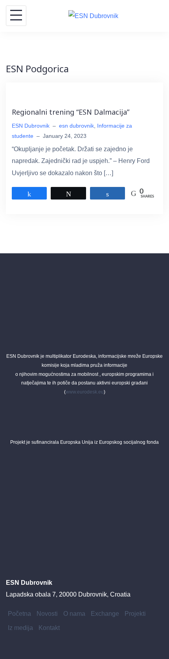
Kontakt (49, 627)
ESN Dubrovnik (31, 126)
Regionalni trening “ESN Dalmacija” (70, 112)
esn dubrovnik (76, 126)
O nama (74, 613)
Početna (19, 613)
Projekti (135, 613)
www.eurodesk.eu (85, 392)
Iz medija (20, 627)
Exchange (105, 613)
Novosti (47, 613)
